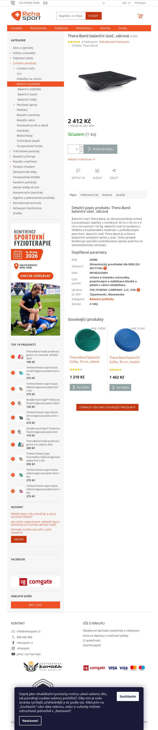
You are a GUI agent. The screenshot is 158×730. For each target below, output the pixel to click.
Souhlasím (128, 696)
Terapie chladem (24, 166)
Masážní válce (26, 120)
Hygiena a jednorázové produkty (34, 198)
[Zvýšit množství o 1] (81, 147)
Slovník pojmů (92, 645)
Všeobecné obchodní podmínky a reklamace (111, 630)
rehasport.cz (25, 643)
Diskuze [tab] (107, 195)
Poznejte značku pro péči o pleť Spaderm (31, 531)
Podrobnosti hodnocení (114, 42)
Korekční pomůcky (24, 182)
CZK (124, 3)
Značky (17, 213)
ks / (35, 605)
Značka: (85, 45)
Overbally (23, 130)
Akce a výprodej (23, 48)
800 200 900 (24, 637)
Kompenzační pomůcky (28, 192)
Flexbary (22, 110)
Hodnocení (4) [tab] (89, 195)
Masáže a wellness (25, 161)
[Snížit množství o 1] (81, 151)
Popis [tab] (73, 195)
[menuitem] (16, 28)
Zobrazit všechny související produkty (107, 407)
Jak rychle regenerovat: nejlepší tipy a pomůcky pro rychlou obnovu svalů (35, 523)
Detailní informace (80, 159)
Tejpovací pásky (23, 58)
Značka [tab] (120, 195)
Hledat (94, 16)
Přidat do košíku (103, 149)
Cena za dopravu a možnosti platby (105, 635)
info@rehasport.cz (28, 631)
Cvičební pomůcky (24, 63)
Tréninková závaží (28, 141)
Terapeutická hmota (30, 146)
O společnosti (91, 640)
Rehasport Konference (27, 208)
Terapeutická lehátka (26, 177)
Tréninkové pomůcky (26, 151)
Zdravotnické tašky (25, 172)
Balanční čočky (27, 99)
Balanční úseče (27, 94)
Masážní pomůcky (28, 115)
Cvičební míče (26, 68)
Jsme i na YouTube (29, 654)
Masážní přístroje (24, 156)
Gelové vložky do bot (26, 187)
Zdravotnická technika (27, 203)
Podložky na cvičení (29, 79)
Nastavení (30, 721)
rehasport (23, 648)
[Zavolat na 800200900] (27, 2)
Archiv (19, 539)
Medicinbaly (25, 135)
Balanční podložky (28, 84)
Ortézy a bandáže (24, 53)
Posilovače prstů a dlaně (32, 125)
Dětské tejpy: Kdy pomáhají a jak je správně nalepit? (33, 515)
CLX (19, 73)
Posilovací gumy (27, 105)
